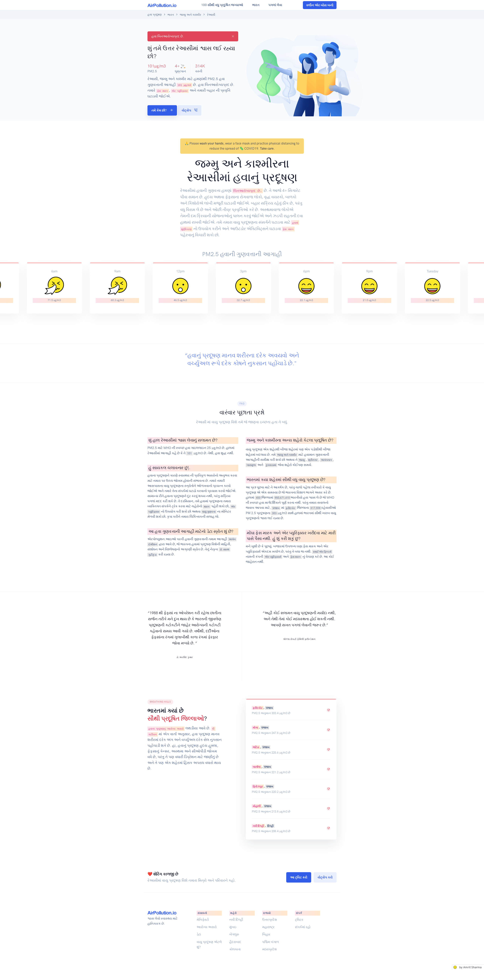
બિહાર (266, 934)
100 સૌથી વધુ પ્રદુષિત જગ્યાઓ (222, 5)
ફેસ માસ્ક (295, 556)
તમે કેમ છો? (159, 110)
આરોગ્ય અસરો (207, 927)
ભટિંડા (256, 747)
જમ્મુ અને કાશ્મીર (190, 14)
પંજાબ (275, 507)
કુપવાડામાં (271, 464)
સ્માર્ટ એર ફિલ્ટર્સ (322, 551)
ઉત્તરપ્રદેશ (269, 919)
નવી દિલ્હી (258, 825)
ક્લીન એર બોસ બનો (319, 5)
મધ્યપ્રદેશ (269, 949)
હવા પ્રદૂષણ (154, 14)
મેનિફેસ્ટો (203, 919)
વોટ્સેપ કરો (325, 877)
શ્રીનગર (312, 459)
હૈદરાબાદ (235, 942)
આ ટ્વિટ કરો (298, 877)
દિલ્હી (270, 825)
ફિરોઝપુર (258, 786)
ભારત (255, 5)
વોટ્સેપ (187, 110)
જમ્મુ (302, 459)
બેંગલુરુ (234, 934)
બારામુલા (251, 464)
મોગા (255, 727)
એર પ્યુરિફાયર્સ (273, 556)
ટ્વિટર (299, 919)
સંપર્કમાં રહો (302, 927)
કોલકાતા (235, 949)
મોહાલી (257, 806)
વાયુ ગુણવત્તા (209, 511)
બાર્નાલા (257, 766)
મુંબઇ (232, 927)
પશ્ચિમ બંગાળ (270, 942)
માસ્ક (207, 506)
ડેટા (199, 934)
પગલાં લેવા (275, 5)
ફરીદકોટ (290, 507)
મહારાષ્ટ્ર (268, 927)
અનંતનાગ (326, 459)
